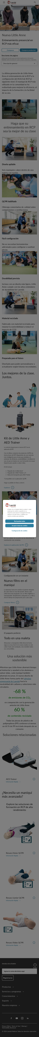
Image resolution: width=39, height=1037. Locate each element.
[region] (19, 518)
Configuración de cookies (19, 531)
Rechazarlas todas (19, 521)
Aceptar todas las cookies (19, 526)
